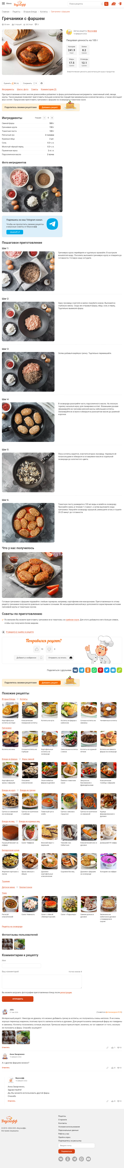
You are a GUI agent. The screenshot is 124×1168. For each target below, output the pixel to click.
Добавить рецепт (50, 107)
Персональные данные (68, 1130)
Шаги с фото (22, 89)
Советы (34, 89)
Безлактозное (25, 887)
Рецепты (16, 11)
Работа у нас (63, 1134)
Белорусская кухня (10, 850)
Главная (5, 11)
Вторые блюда (30, 11)
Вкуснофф (92, 31)
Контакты (62, 1123)
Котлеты (44, 11)
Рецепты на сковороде (12, 926)
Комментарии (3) (48, 89)
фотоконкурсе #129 (113, 1012)
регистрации (66, 992)
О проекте (62, 1120)
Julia (12, 1010)
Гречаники (6, 728)
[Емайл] (113, 670)
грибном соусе (72, 620)
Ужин (4, 893)
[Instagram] (81, 1159)
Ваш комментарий (10, 971)
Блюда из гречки (27, 790)
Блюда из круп (8, 790)
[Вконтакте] (75, 670)
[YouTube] (88, 1159)
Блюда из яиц (8, 821)
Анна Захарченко (17, 1054)
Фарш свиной (28, 759)
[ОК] (88, 670)
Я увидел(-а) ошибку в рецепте (20, 632)
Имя (4, 960)
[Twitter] (106, 670)
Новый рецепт (113, 2)
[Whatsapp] (94, 670)
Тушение (6, 881)
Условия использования (69, 1127)
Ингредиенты (8, 89)
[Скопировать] (119, 670)
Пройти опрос (64, 1137)
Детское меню (8, 887)
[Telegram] (81, 670)
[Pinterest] (100, 670)
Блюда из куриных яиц (29, 821)
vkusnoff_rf (15, 232)
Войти (120, 2)
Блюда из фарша (9, 759)
